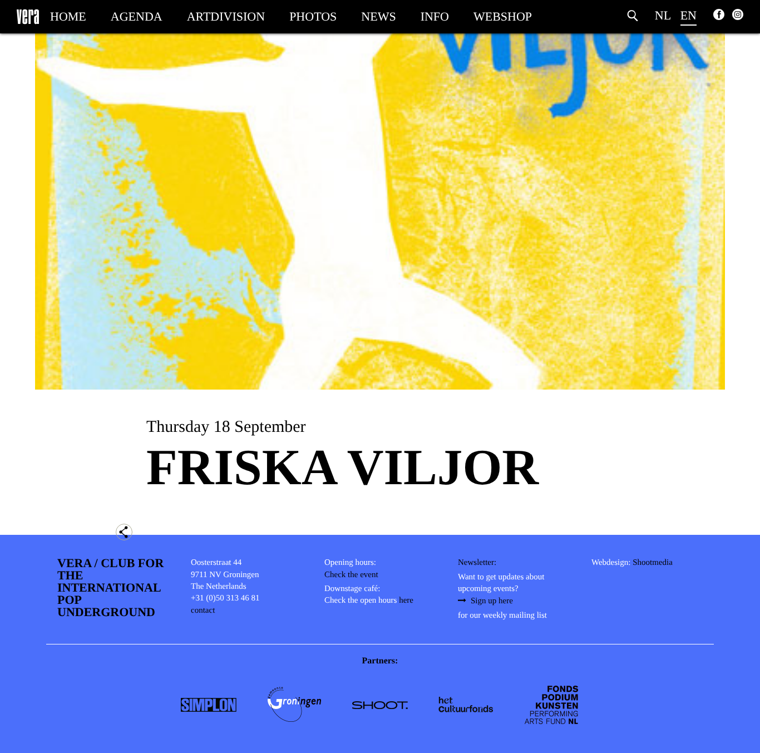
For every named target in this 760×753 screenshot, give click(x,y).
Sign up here (492, 601)
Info (435, 16)
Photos (313, 16)
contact (203, 610)
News (378, 16)
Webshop (502, 16)
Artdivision (226, 16)
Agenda (136, 16)
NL (663, 15)
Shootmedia (653, 562)
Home (68, 16)
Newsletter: (477, 562)
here (406, 600)
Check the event (351, 574)
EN (688, 15)
